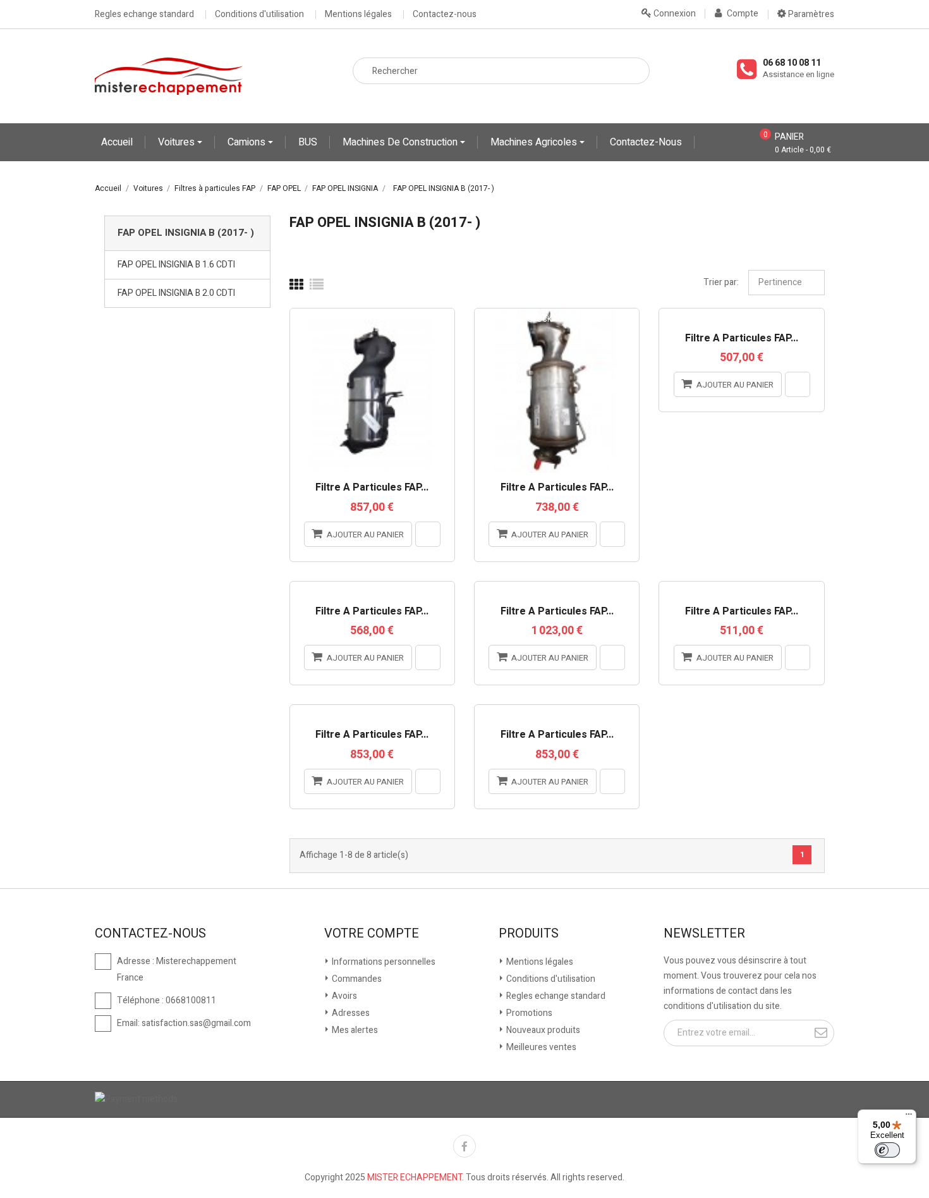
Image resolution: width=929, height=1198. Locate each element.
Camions (248, 142)
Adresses (350, 1013)
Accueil (117, 142)
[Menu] (908, 1117)
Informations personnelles (382, 962)
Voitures (177, 142)
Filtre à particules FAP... (371, 488)
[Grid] (296, 285)
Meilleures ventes (540, 1047)
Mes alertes (354, 1030)
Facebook (464, 1146)
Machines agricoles (535, 142)
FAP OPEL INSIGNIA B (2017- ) (186, 233)
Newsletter (704, 934)
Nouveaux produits (542, 1030)
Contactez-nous (445, 14)
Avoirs (343, 996)
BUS (307, 142)
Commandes (356, 979)
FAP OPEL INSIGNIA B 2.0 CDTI (176, 293)
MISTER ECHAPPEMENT (414, 1177)
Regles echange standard (144, 14)
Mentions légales (358, 14)
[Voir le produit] (427, 534)
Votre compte (371, 934)
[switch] (887, 1150)
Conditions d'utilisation (259, 14)
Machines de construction (401, 142)
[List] (317, 285)
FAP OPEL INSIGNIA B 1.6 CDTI (176, 264)
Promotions (528, 1013)
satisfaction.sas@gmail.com (196, 1023)
